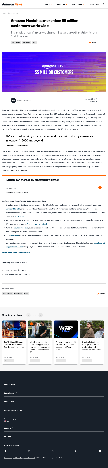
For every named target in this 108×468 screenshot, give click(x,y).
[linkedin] (77, 451)
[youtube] (101, 451)
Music (35, 42)
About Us (61, 4)
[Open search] (104, 4)
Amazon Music (16, 42)
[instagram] (30, 451)
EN (8, 421)
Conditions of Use (17, 458)
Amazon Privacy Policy (12, 192)
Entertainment (13, 13)
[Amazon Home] (12, 4)
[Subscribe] (100, 187)
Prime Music (26, 42)
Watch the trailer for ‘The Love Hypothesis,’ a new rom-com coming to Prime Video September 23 (40, 347)
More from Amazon (11, 445)
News (47, 4)
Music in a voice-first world (15, 270)
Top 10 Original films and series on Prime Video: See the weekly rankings (14, 344)
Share (94, 42)
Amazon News (9, 385)
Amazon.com (9, 402)
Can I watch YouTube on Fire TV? (17, 274)
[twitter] (54, 451)
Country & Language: (10, 419)
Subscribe (93, 4)
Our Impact (77, 4)
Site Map (7, 437)
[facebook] (6, 451)
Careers (7, 428)
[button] (51, 4)
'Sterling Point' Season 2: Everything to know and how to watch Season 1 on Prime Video (91, 346)
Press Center (9, 393)
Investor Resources (11, 410)
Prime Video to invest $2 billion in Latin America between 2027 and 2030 (66, 346)
